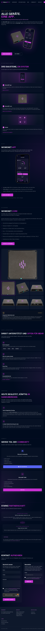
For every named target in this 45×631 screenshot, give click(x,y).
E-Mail (4, 574)
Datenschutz (33, 613)
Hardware (14, 2)
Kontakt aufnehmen (8, 243)
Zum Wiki (22, 489)
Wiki (28, 2)
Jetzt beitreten (23, 466)
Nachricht (5, 579)
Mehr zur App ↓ (6, 90)
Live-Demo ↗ (17, 53)
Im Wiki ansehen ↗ (6, 379)
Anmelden (29, 581)
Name (4, 570)
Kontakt (40, 2)
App (9, 2)
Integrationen (22, 2)
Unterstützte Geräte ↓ (8, 132)
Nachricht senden (9, 599)
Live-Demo (3, 623)
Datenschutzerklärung (13, 588)
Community (33, 2)
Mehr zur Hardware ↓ (7, 111)
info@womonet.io (19, 615)
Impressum (33, 612)
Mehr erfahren (6, 53)
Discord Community (4, 622)
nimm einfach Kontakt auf (15, 540)
